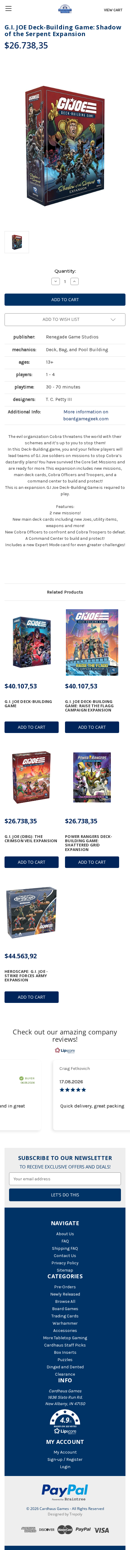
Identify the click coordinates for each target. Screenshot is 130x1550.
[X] (18, 567)
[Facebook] (8, 567)
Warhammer (65, 1323)
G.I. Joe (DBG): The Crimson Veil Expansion (31, 838)
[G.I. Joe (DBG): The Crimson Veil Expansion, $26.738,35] (31, 777)
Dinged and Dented (65, 1367)
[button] (65, 1423)
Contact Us (65, 1255)
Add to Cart (31, 727)
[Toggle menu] (8, 8)
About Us (65, 1233)
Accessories (65, 1330)
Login (65, 1466)
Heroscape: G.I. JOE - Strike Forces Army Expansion (26, 975)
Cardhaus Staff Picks (65, 1345)
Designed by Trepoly (65, 1514)
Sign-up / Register (65, 1459)
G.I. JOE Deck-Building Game (28, 703)
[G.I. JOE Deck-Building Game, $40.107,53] (31, 642)
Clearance (65, 1374)
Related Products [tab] (65, 592)
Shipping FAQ (65, 1248)
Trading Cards (65, 1316)
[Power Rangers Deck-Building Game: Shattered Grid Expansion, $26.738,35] (92, 777)
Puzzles (65, 1359)
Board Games (65, 1308)
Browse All (65, 1301)
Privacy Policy (65, 1263)
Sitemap (65, 1270)
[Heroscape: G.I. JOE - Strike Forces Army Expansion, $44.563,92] (31, 912)
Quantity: (65, 271)
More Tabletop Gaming (65, 1337)
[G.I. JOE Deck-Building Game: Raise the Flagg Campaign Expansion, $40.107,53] (92, 642)
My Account (65, 1452)
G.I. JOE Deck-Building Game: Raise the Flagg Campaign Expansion (89, 705)
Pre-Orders (65, 1286)
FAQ (65, 1241)
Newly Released (65, 1294)
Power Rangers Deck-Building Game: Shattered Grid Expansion (88, 843)
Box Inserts (65, 1352)
